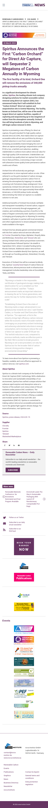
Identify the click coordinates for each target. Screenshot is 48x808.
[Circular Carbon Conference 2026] (24, 676)
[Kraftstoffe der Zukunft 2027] (24, 708)
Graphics (7, 775)
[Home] (34, 5)
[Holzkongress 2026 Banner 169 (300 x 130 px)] (24, 665)
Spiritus (12, 95)
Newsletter (8, 786)
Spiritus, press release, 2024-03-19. (16, 417)
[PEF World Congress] (24, 697)
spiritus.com (24, 364)
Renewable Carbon (11, 765)
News (6, 779)
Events (6, 768)
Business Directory (11, 783)
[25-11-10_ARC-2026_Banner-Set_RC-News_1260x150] (24, 37)
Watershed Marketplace (11, 436)
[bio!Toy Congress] (24, 719)
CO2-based (31, 19)
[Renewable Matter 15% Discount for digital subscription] (24, 611)
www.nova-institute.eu (12, 758)
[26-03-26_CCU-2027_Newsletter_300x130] (24, 655)
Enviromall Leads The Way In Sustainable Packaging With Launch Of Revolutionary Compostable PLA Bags (34, 499)
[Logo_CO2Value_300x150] (24, 600)
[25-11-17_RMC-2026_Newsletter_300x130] (24, 633)
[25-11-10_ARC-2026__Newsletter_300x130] (24, 644)
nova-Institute (9, 790)
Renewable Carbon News (12, 19)
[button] (4, 445)
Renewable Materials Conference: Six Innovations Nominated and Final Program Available (13, 496)
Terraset (30, 238)
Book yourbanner (24, 547)
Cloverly (5, 426)
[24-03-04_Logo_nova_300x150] (24, 570)
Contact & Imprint (32, 772)
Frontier (8, 235)
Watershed (19, 238)
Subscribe (13, 470)
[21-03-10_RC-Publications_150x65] (24, 581)
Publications (9, 772)
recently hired (18, 265)
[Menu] (6, 5)
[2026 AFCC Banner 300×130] (24, 687)
